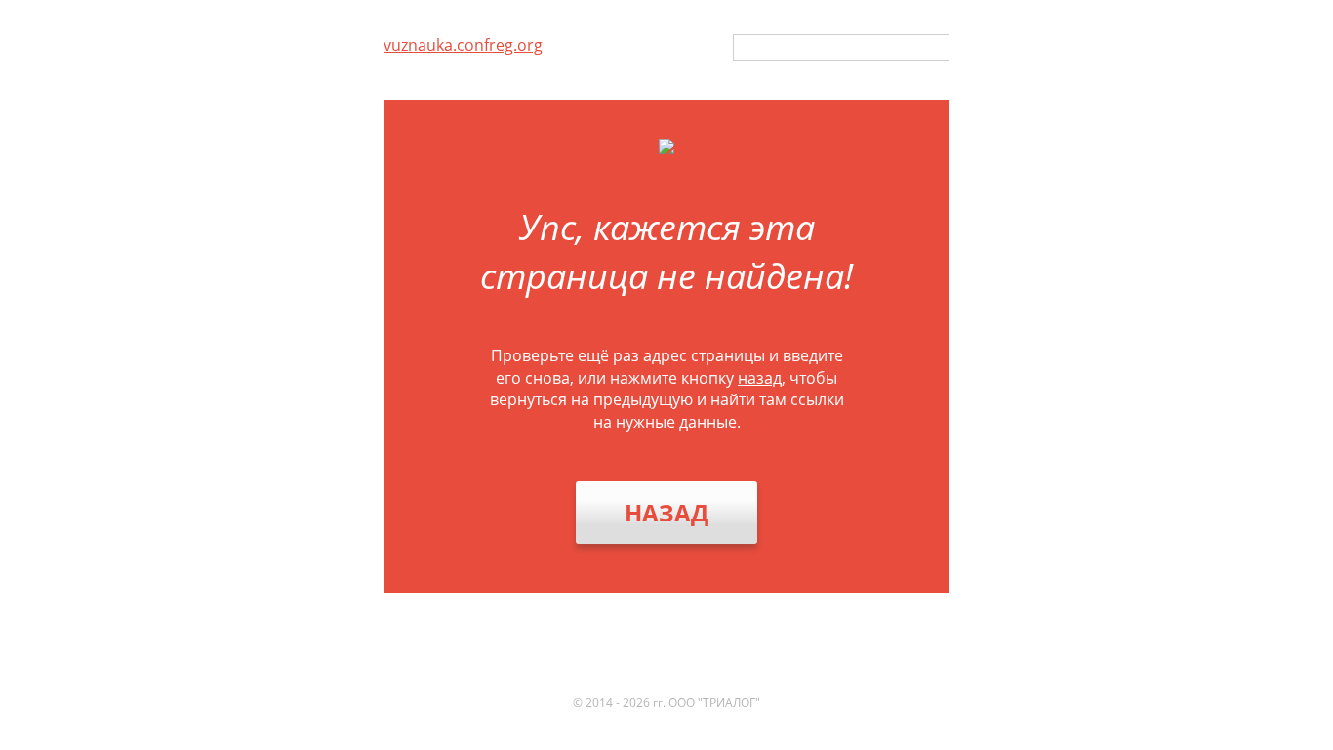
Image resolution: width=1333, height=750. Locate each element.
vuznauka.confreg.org (463, 45)
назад (760, 378)
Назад (666, 512)
